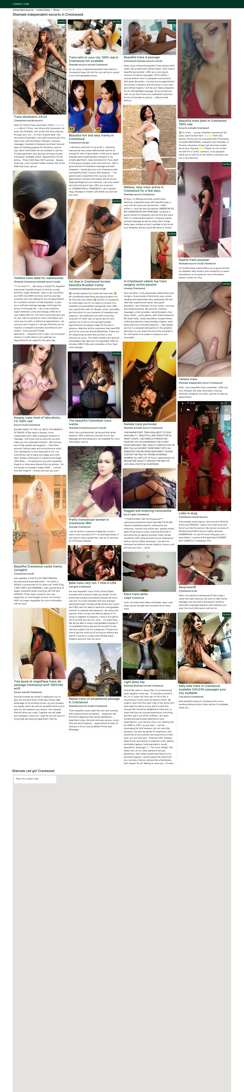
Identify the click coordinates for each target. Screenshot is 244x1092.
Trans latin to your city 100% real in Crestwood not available (93, 59)
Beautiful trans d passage (142, 57)
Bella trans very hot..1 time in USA (92, 583)
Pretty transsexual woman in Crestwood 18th (89, 521)
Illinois (56, 9)
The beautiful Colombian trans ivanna (90, 422)
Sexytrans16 (187, 587)
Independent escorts (23, 9)
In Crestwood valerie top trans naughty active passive (145, 282)
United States (43, 9)
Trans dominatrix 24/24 (30, 116)
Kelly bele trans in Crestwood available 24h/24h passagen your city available (202, 689)
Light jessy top (134, 682)
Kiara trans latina (136, 594)
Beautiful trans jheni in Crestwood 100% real (202, 122)
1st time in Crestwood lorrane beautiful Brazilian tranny (89, 283)
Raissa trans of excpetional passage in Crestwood (94, 700)
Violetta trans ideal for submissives (38, 278)
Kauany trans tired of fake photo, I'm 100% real (37, 419)
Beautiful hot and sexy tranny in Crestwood (91, 137)
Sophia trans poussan (194, 260)
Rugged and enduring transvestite (147, 510)
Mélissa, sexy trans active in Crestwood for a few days (143, 188)
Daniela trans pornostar (140, 424)
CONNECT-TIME (21, 4)
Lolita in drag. (188, 513)
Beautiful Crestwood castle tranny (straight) (38, 568)
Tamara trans (188, 379)
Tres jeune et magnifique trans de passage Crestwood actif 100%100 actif (38, 685)
